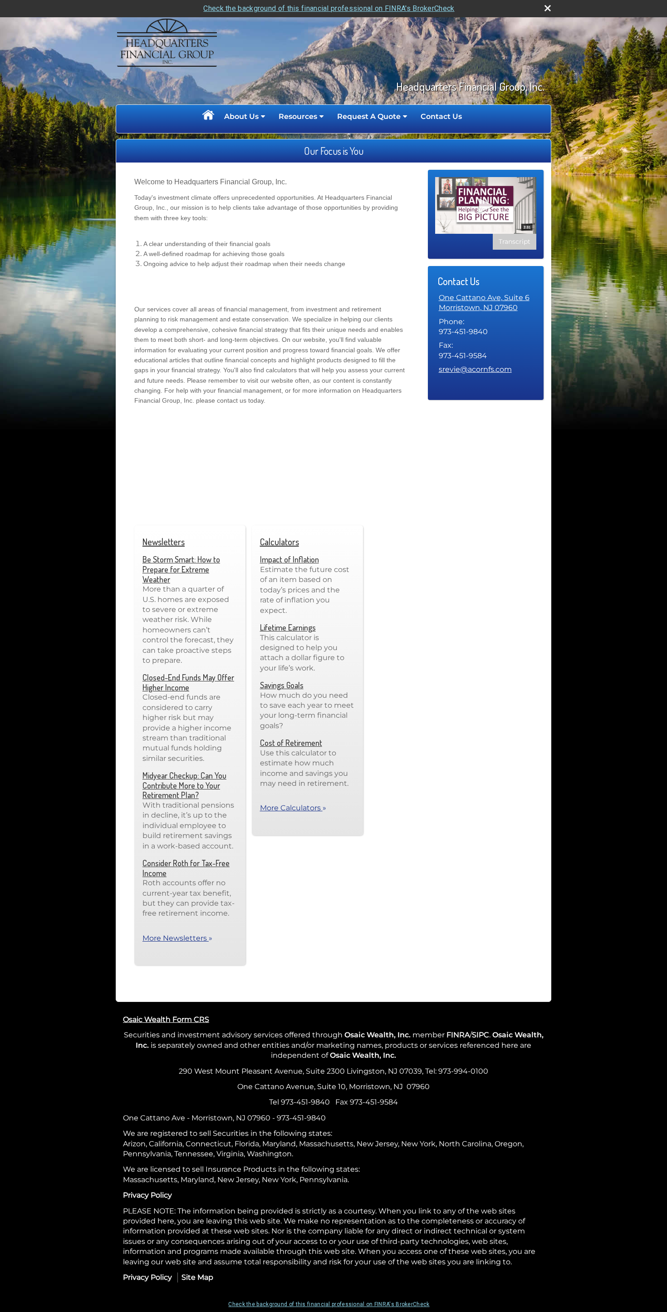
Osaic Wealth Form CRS (166, 1019)
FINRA (458, 1035)
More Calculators (293, 808)
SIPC (480, 1035)
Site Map (197, 1277)
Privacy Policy (147, 1195)
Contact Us (441, 116)
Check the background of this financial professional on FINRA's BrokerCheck (328, 8)
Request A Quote (369, 116)
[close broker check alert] (547, 8)
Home (207, 116)
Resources (298, 116)
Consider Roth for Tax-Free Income (186, 868)
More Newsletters (177, 938)
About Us (241, 116)
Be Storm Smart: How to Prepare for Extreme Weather (181, 569)
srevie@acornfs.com (475, 369)
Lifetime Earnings (288, 627)
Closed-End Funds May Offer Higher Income (188, 682)
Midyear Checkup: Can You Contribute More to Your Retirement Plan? (184, 785)
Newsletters (163, 541)
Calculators (279, 541)
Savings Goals (282, 685)
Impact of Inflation (289, 559)
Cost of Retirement (291, 743)
